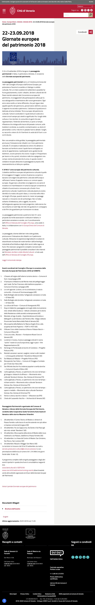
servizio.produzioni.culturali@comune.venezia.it (19, 449)
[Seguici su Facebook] (82, 10)
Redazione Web (50, 594)
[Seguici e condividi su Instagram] (80, 557)
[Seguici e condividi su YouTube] (84, 557)
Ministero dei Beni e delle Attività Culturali (19, 252)
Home (4, 22)
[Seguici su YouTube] (91, 10)
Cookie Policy (68, 2)
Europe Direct (11, 22)
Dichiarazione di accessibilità (46, 596)
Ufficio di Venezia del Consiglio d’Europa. (19, 255)
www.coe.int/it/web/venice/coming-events (17, 470)
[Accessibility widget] (4, 601)
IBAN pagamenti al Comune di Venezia (71, 594)
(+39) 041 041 (8, 564)
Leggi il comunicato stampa (11, 260)
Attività (19, 22)
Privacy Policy (24, 594)
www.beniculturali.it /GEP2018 (13, 467)
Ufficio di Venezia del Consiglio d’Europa (19, 223)
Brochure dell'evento (12, 509)
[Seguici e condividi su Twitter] (76, 557)
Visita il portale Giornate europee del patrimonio (19, 486)
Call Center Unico (56, 559)
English (5, 516)
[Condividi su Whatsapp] (87, 557)
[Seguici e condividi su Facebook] (72, 557)
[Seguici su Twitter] (88, 10)
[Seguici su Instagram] (85, 10)
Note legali (13, 594)
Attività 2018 (27, 22)
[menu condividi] (91, 32)
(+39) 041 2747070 (58, 574)
